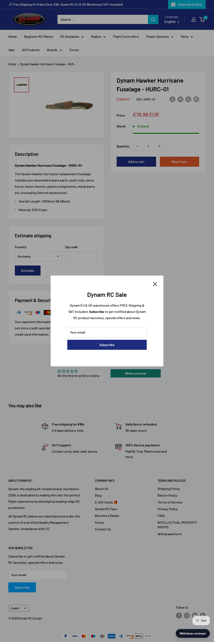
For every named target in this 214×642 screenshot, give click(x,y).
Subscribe (107, 345)
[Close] (155, 284)
